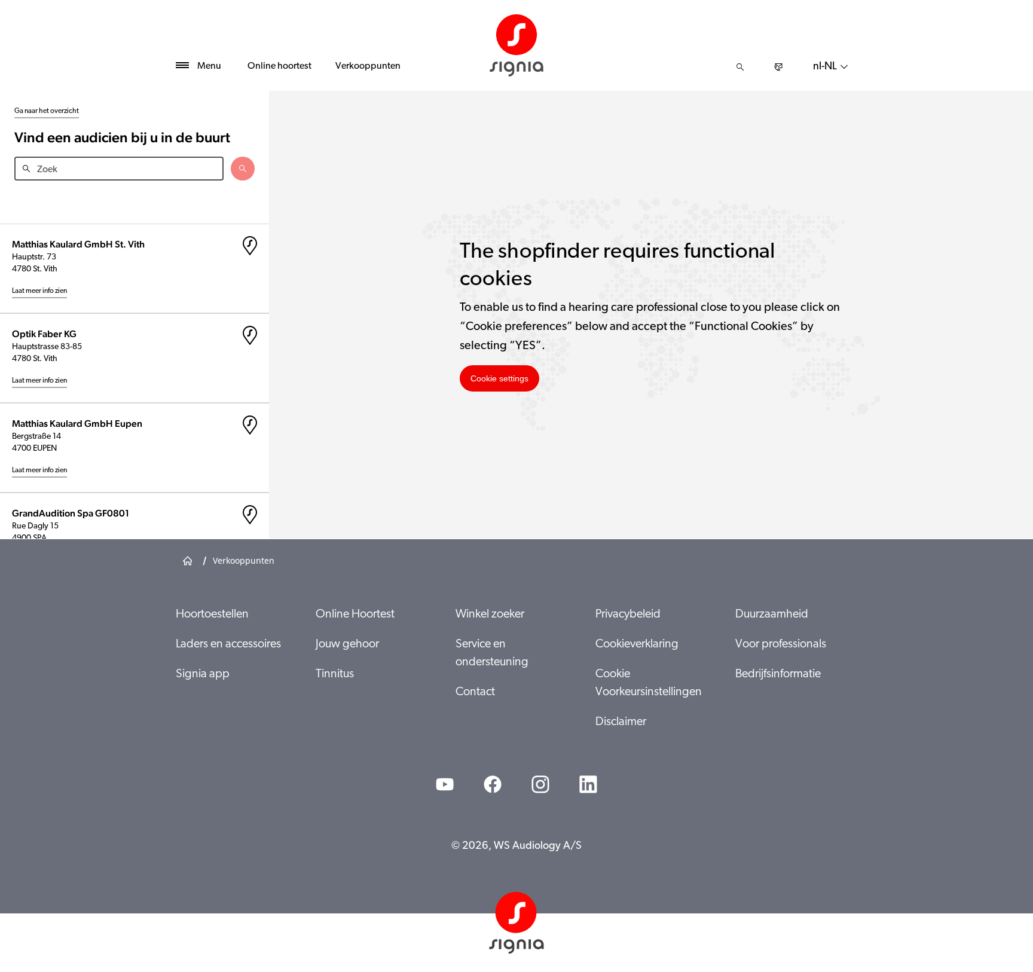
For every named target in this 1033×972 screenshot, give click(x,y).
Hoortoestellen (212, 615)
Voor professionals (780, 644)
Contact (475, 692)
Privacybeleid (628, 615)
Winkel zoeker (490, 615)
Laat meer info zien (39, 291)
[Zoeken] (740, 67)
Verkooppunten (368, 66)
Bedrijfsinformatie (778, 674)
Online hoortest (279, 66)
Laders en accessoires (228, 644)
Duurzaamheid (771, 615)
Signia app (203, 674)
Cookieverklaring (637, 644)
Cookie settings (499, 378)
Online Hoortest (355, 615)
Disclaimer (620, 722)
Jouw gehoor (347, 644)
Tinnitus (335, 674)
